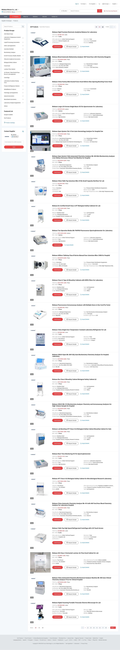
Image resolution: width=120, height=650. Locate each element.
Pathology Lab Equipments (11, 92)
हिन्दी (79, 640)
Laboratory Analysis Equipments (12, 102)
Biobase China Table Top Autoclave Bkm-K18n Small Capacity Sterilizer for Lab (78, 181)
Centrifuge (6, 77)
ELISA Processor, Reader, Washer (12, 55)
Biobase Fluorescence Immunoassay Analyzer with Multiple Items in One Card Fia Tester (81, 305)
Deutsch (54, 640)
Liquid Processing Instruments (12, 42)
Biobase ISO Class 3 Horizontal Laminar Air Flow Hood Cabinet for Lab (75, 553)
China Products (28, 638)
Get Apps (106, 4)
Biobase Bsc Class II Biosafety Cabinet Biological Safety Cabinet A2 (74, 379)
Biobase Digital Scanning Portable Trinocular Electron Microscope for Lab (76, 602)
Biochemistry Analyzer (9, 52)
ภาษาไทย (84, 640)
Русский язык (43, 640)
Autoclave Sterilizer (9, 49)
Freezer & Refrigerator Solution (12, 86)
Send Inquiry (57, 46)
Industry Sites (70, 638)
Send (14, 147)
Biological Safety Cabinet (10, 62)
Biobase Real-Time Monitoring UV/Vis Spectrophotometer (71, 454)
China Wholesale (53, 638)
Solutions (35, 16)
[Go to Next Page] (114, 27)
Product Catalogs (10, 122)
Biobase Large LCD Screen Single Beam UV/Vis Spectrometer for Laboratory (77, 106)
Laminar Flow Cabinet (9, 69)
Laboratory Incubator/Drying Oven (11, 81)
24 (35, 627)
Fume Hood (7, 66)
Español (24, 640)
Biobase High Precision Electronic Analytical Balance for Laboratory (74, 32)
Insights (101, 638)
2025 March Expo (8, 34)
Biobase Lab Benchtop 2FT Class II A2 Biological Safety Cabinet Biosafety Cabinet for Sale (81, 429)
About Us (25, 16)
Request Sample (72, 46)
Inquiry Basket (85, 46)
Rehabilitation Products (10, 89)
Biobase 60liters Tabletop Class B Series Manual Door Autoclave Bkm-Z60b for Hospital (81, 255)
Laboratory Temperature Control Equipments (12, 38)
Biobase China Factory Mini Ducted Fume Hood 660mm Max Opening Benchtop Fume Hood (82, 82)
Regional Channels (79, 638)
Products (16, 16)
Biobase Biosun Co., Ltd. (9, 9)
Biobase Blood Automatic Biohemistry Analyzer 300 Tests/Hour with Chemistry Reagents (81, 57)
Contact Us (54, 16)
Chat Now (15, 136)
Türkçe (89, 640)
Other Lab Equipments (9, 45)
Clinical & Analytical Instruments (12, 59)
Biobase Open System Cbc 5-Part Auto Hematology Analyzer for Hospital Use (77, 131)
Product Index (88, 638)
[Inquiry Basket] (99, 4)
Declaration (76, 643)
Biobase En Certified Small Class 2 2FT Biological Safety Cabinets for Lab (76, 206)
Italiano (49, 640)
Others (6, 106)
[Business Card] (23, 131)
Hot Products (20, 638)
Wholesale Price (62, 638)
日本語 (75, 640)
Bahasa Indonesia (103, 640)
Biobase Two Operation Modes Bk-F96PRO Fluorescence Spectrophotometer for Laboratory (82, 230)
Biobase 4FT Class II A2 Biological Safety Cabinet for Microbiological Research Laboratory (81, 478)
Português (30, 640)
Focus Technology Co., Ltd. (49, 643)
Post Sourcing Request (111, 11)
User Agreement (69, 643)
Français (36, 640)
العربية (66, 640)
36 (39, 628)
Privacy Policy (84, 643)
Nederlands (60, 640)
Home (5, 16)
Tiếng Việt (94, 640)
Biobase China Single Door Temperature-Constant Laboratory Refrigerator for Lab (79, 330)
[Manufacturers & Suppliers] (12, 3)
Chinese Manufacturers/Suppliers (40, 638)
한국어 (70, 640)
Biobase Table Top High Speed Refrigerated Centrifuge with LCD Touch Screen (77, 528)
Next (112, 627)
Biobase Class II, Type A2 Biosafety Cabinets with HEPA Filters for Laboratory (77, 280)
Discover (44, 16)
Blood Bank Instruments (10, 99)
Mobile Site (95, 638)
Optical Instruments (9, 96)
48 (42, 628)
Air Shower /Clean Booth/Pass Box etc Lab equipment (12, 73)
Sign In (77, 4)
